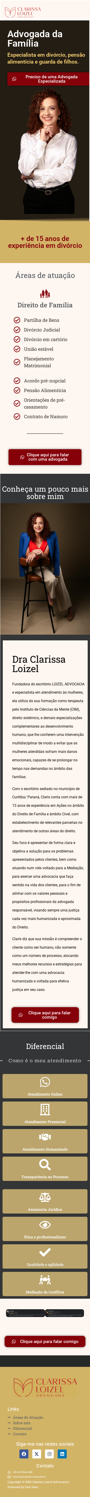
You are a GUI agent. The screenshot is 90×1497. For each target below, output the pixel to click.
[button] (3, 1316)
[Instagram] (49, 1453)
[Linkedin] (62, 1453)
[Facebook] (23, 1453)
